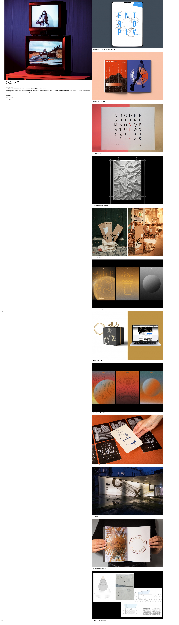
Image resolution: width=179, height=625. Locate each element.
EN (2, 620)
